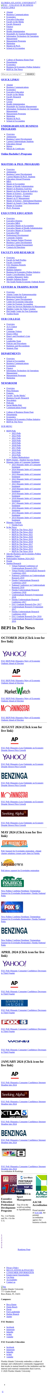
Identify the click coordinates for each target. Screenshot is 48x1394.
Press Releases (12, 391)
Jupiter (9, 1316)
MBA (8, 181)
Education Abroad (14, 144)
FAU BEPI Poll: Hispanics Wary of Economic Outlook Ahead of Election (20, 662)
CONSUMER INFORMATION (20, 1272)
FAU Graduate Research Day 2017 (26, 604)
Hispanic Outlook (13, 522)
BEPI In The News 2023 (22, 530)
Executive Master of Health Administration (24, 228)
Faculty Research (13, 24)
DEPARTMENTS (11, 353)
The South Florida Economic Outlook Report (25, 282)
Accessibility (11, 1280)
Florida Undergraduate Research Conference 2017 (25, 600)
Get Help (10, 1277)
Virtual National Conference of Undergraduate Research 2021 (25, 567)
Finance (9, 26)
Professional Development (17, 235)
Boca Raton (11, 1304)
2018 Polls (16, 445)
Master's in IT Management (17, 198)
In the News (11, 527)
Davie (8, 1309)
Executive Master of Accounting (20, 226)
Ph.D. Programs (13, 208)
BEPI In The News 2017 (22, 544)
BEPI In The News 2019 (22, 539)
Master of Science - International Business (24, 201)
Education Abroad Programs (18, 179)
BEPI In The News (14, 69)
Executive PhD (12, 233)
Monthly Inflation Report (16, 279)
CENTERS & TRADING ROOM (19, 287)
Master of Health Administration (19, 186)
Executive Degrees (14, 221)
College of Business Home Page (20, 60)
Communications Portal (16, 407)
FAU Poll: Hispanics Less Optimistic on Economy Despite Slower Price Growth (22, 749)
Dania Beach (11, 1307)
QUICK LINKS (8, 7)
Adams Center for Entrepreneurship (21, 294)
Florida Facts (17, 525)
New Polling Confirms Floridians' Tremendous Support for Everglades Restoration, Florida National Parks (23, 893)
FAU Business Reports (16, 265)
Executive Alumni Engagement (19, 245)
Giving (9, 29)
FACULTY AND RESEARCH (17, 252)
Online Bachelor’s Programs (16, 153)
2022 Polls (16, 436)
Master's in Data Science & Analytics (22, 191)
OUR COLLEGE (10, 319)
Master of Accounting (15, 184)
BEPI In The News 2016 (22, 546)
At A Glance (11, 326)
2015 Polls (16, 452)
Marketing (10, 43)
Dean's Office (12, 334)
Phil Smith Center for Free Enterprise (22, 311)
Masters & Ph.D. (13, 46)
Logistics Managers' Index (17, 277)
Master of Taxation (14, 205)
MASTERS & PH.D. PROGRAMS (20, 164)
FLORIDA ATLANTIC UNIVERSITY (18, 3)
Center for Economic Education (19, 302)
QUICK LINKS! (10, 79)
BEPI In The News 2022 (22, 532)
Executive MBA (13, 223)
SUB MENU (6, 426)
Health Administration (15, 31)
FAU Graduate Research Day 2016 (26, 616)
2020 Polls (16, 440)
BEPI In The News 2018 (22, 542)
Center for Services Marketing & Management (25, 306)
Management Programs (16, 41)
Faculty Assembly (13, 262)
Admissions (11, 136)
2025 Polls (16, 433)
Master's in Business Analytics (19, 189)
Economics (11, 17)
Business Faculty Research (17, 398)
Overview (10, 134)
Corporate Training (14, 238)
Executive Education (15, 19)
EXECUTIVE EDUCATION (17, 213)
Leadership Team (13, 341)
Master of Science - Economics (19, 193)
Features (9, 393)
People (9, 561)
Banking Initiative (13, 270)
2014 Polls (16, 455)
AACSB (38, 1213)
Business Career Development (19, 139)
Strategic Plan (12, 348)
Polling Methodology (21, 457)
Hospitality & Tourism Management (21, 34)
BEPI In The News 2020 (22, 537)
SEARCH (30, 74)
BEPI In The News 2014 (22, 551)
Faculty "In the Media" (16, 395)
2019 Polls (16, 443)
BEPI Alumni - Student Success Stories (22, 460)
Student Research (13, 563)
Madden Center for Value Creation (20, 309)
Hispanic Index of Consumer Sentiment (23, 462)
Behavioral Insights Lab (16, 297)
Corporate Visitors (14, 331)
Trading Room (12, 314)
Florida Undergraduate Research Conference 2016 (25, 612)
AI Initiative (11, 267)
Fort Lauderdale (13, 1312)
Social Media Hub (14, 405)
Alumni (9, 12)
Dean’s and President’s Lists (18, 336)
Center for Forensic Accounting (19, 304)
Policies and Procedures (16, 343)
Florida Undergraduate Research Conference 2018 (25, 591)
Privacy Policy (12, 1268)
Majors (9, 146)
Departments (11, 62)
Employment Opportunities (17, 1275)
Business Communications (17, 14)
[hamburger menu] (24, 54)
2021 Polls (16, 438)
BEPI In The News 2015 (22, 549)
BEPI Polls (11, 431)
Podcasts (10, 403)
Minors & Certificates (15, 149)
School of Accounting (15, 48)
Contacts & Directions (15, 247)
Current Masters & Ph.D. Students (20, 177)
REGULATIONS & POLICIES (20, 1270)
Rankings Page (24, 1249)
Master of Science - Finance (18, 196)
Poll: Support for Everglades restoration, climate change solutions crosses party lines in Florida (21, 852)
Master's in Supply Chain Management (22, 203)
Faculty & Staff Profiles (16, 260)
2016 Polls (16, 450)
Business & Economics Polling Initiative (23, 67)
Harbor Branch (12, 1314)
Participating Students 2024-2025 (20, 558)
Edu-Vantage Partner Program (19, 240)
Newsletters (11, 400)
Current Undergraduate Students (20, 141)
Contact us (10, 1282)
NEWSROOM (9, 383)
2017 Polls (16, 448)
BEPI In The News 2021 (22, 534)
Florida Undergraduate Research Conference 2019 (25, 581)
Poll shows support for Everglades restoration (20, 870)
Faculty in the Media (15, 22)
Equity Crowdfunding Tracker (19, 274)
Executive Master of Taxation (18, 230)
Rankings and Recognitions (18, 346)
